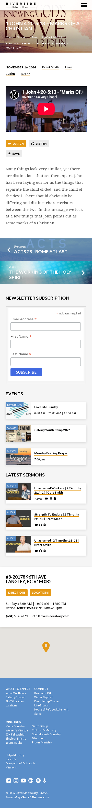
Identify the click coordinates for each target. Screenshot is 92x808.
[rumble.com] (31, 780)
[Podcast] (45, 781)
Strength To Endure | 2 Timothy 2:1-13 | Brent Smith (56, 516)
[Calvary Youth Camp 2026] (18, 433)
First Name (20, 336)
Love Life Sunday (46, 407)
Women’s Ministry (17, 730)
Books (42, 43)
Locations (40, 592)
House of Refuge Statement (51, 709)
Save (16, 153)
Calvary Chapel (15, 697)
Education (38, 738)
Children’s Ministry (44, 730)
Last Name (20, 354)
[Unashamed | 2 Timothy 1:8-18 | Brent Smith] (18, 544)
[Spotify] (38, 780)
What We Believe (16, 693)
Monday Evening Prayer (50, 453)
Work (38, 498)
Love (35, 37)
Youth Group (40, 726)
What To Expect (18, 688)
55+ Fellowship (15, 734)
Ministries (13, 722)
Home (9, 37)
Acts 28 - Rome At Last (40, 251)
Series (26, 43)
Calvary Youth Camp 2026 (52, 430)
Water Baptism (43, 697)
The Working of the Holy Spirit (40, 274)
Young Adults (14, 742)
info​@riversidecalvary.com (50, 616)
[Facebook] (9, 780)
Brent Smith (50, 67)
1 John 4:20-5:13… (53, 37)
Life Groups (41, 705)
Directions (17, 592)
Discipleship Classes (47, 701)
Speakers (59, 43)
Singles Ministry (16, 738)
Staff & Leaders (15, 701)
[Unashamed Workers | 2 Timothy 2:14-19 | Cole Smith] (18, 491)
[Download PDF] (54, 498)
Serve (37, 713)
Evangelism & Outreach (20, 763)
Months (12, 47)
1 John (10, 74)
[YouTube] (23, 780)
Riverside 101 (42, 693)
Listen (41, 143)
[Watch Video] (47, 498)
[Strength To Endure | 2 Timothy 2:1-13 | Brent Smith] (18, 518)
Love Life (11, 759)
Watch (18, 143)
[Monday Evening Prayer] (18, 457)
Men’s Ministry (15, 726)
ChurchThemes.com (35, 797)
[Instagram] (16, 780)
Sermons (22, 37)
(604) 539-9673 (17, 616)
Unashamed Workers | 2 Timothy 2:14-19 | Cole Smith (57, 490)
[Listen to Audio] (51, 498)
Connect (41, 688)
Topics (11, 43)
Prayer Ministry (42, 742)
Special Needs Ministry (46, 734)
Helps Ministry (15, 755)
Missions (11, 767)
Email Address (23, 319)
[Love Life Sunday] (18, 410)
